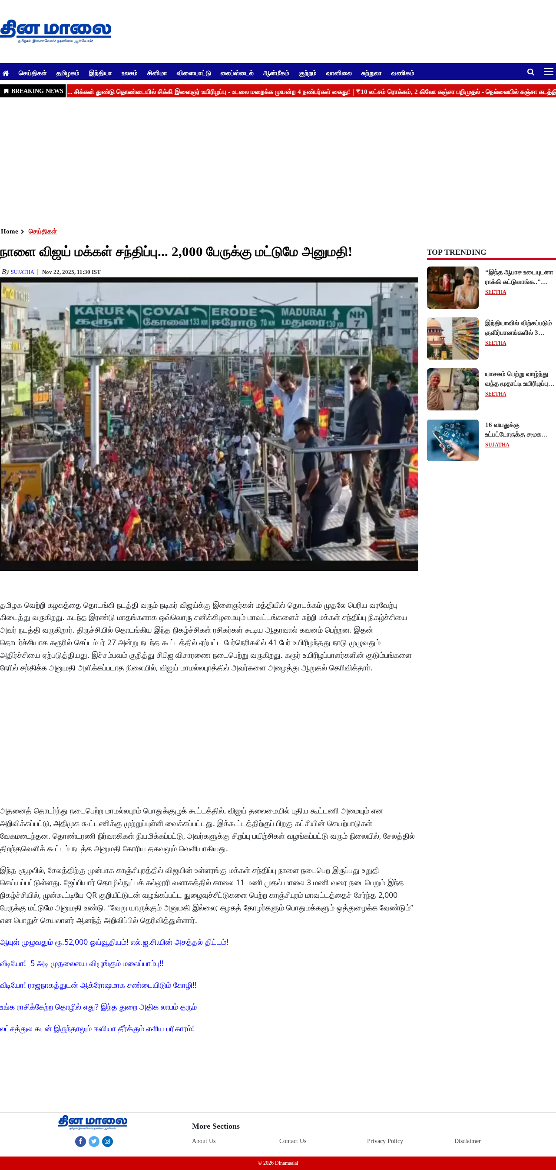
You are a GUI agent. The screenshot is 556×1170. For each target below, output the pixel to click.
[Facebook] (80, 1141)
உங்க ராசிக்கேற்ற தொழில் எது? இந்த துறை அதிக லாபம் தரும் (98, 1006)
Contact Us (292, 1141)
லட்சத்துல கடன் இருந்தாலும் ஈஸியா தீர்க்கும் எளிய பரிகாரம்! (97, 1028)
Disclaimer (467, 1141)
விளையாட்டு (194, 72)
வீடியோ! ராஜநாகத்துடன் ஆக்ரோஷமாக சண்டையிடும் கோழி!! (98, 985)
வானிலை (339, 72)
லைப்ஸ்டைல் (237, 72)
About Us (203, 1141)
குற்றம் (308, 72)
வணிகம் (402, 72)
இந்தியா (100, 72)
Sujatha (22, 272)
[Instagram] (107, 1141)
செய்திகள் (33, 72)
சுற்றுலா (371, 72)
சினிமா (157, 72)
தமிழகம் (67, 72)
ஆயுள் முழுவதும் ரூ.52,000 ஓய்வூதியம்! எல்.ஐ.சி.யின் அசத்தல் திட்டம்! (114, 942)
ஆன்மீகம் (276, 72)
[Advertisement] (260, 161)
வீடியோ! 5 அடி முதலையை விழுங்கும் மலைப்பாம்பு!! (82, 963)
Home (9, 231)
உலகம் (130, 72)
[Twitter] (94, 1141)
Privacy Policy (385, 1141)
